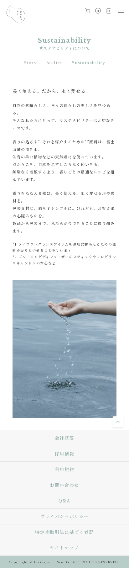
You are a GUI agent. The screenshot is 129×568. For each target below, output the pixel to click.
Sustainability (89, 63)
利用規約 (64, 469)
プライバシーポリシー (64, 516)
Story (30, 63)
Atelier (54, 63)
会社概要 (64, 438)
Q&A (64, 500)
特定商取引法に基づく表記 (64, 532)
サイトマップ (64, 547)
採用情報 (64, 453)
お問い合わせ (64, 485)
